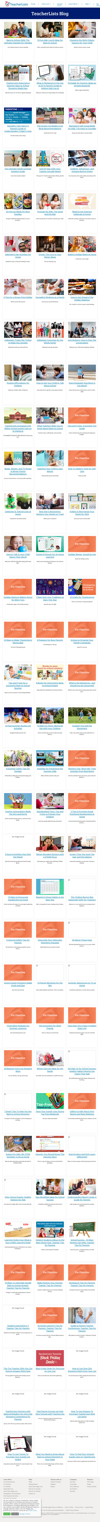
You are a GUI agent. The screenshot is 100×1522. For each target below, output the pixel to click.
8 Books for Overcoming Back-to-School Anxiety (50, 684)
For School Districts (9, 1482)
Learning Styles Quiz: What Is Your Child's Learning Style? (18, 1241)
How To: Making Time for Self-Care (82, 470)
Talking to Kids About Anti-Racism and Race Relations (82, 1112)
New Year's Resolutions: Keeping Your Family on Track (50, 512)
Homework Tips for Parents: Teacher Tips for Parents (82, 1284)
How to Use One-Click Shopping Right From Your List (82, 1369)
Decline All (15, 1514)
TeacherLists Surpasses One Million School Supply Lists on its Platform (18, 428)
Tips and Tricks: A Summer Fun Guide (82, 427)
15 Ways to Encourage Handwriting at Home (18, 898)
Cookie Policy (89, 1507)
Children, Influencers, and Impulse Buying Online (82, 170)
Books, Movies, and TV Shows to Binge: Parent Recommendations (18, 471)
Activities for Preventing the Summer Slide (50, 770)
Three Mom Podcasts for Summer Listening (18, 1027)
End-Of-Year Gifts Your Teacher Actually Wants (50, 170)
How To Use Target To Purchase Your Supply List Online (18, 1457)
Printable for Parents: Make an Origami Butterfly (82, 84)
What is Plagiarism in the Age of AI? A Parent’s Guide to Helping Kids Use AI (50, 86)
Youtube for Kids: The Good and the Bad (50, 213)
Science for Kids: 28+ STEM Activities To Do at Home (18, 1155)
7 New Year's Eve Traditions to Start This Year (50, 598)
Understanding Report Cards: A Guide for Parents (82, 1198)
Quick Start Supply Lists (10, 1491)
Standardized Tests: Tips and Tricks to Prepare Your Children (50, 814)
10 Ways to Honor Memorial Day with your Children (50, 727)
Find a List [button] (45, 4)
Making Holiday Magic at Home (82, 254)
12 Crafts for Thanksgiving (82, 597)
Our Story (72, 1482)
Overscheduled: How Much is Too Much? (82, 384)
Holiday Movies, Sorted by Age (82, 554)
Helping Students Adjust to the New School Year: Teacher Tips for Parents (50, 1243)
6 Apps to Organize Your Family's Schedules (82, 641)
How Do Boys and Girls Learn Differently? (82, 1155)
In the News (73, 1484)
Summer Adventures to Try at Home (82, 984)
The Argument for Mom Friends (50, 1027)
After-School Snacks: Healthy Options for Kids (18, 1198)
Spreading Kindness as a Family (50, 297)
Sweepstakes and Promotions (12, 1493)
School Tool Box (91, 1486)
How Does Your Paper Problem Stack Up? (82, 1027)
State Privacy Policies (72, 1510)
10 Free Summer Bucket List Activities (18, 727)
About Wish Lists (8, 1489)
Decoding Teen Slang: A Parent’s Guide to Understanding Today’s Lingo (18, 128)
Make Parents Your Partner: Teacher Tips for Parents (50, 1284)
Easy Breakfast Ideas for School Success (50, 1198)
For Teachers (7, 1484)
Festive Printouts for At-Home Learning (50, 555)
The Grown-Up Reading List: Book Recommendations (50, 127)
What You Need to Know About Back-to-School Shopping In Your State (50, 1457)
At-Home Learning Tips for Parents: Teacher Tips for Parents (50, 1328)
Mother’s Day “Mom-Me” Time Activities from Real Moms (82, 770)
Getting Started (33, 1484)
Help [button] (87, 4)
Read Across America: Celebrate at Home (82, 213)
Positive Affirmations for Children (18, 384)
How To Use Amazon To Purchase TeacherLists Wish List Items (82, 1414)
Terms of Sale (69, 1507)
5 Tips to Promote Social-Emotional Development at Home (82, 814)
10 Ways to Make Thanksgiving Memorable (18, 641)
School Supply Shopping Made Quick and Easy (18, 984)
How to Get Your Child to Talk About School (50, 384)
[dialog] (21, 1508)
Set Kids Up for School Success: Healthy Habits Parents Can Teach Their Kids (82, 1071)
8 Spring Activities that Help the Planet (18, 855)
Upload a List (59, 5)
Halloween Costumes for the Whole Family (50, 341)
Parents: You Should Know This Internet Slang (50, 1155)
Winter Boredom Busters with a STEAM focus (50, 855)
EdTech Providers (56, 1482)
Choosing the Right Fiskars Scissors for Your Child (82, 41)
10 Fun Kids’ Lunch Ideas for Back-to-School (50, 41)
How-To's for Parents (34, 1491)
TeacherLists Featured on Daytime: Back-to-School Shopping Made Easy (18, 86)
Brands (53, 1486)
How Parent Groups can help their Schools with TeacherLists (50, 1412)
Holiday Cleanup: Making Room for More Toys (18, 598)
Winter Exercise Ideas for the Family (50, 1069)
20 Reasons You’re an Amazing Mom (18, 1069)
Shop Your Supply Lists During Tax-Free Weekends (50, 1112)
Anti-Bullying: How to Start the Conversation (82, 341)
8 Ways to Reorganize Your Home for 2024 (82, 512)
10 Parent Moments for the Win (50, 984)
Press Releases (74, 1486)
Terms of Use (79, 1507)
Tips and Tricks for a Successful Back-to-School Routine (18, 685)
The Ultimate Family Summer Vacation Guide (17, 170)
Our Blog (72, 1491)
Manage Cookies (25, 1514)
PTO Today (90, 1482)
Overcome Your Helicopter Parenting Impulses (50, 941)
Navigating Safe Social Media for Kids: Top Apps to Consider (82, 127)
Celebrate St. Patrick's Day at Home (18, 512)
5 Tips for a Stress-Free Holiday (18, 297)
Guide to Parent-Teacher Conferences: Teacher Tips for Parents (82, 1328)
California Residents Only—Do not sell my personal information (46, 1510)
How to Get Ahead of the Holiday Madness (82, 298)
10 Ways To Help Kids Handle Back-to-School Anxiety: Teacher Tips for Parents (18, 1285)
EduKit (89, 1484)
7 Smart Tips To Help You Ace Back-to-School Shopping (18, 1112)
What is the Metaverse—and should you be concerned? (82, 684)
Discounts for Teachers (10, 1498)
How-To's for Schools (35, 1489)
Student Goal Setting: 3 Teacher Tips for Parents (17, 1327)
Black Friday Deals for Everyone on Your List (50, 1369)
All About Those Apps (82, 940)
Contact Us (32, 1493)
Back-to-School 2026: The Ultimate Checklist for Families (18, 41)
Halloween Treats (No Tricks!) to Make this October (18, 341)
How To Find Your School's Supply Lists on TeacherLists (82, 1455)
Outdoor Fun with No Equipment (82, 727)
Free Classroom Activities (11, 1496)
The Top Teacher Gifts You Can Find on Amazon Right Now (18, 1369)
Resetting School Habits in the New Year (50, 898)
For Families (7, 1486)
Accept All (7, 1514)
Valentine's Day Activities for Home (18, 255)
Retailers (53, 1484)
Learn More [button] (73, 4)
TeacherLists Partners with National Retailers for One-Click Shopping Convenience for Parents (18, 1415)
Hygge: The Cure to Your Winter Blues (50, 255)
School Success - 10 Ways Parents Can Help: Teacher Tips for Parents (82, 1243)
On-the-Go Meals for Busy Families (18, 213)
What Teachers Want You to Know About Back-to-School (50, 427)
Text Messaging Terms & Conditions (52, 1507)
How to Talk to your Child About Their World (18, 555)
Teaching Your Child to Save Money (50, 470)
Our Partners (73, 1489)
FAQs (30, 1482)
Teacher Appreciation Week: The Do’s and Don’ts (18, 812)
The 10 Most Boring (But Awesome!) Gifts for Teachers (82, 898)
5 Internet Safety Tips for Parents (18, 941)
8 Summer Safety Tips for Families (18, 770)
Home (33, 4)
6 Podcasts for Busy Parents (50, 640)
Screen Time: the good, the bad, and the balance (82, 855)
